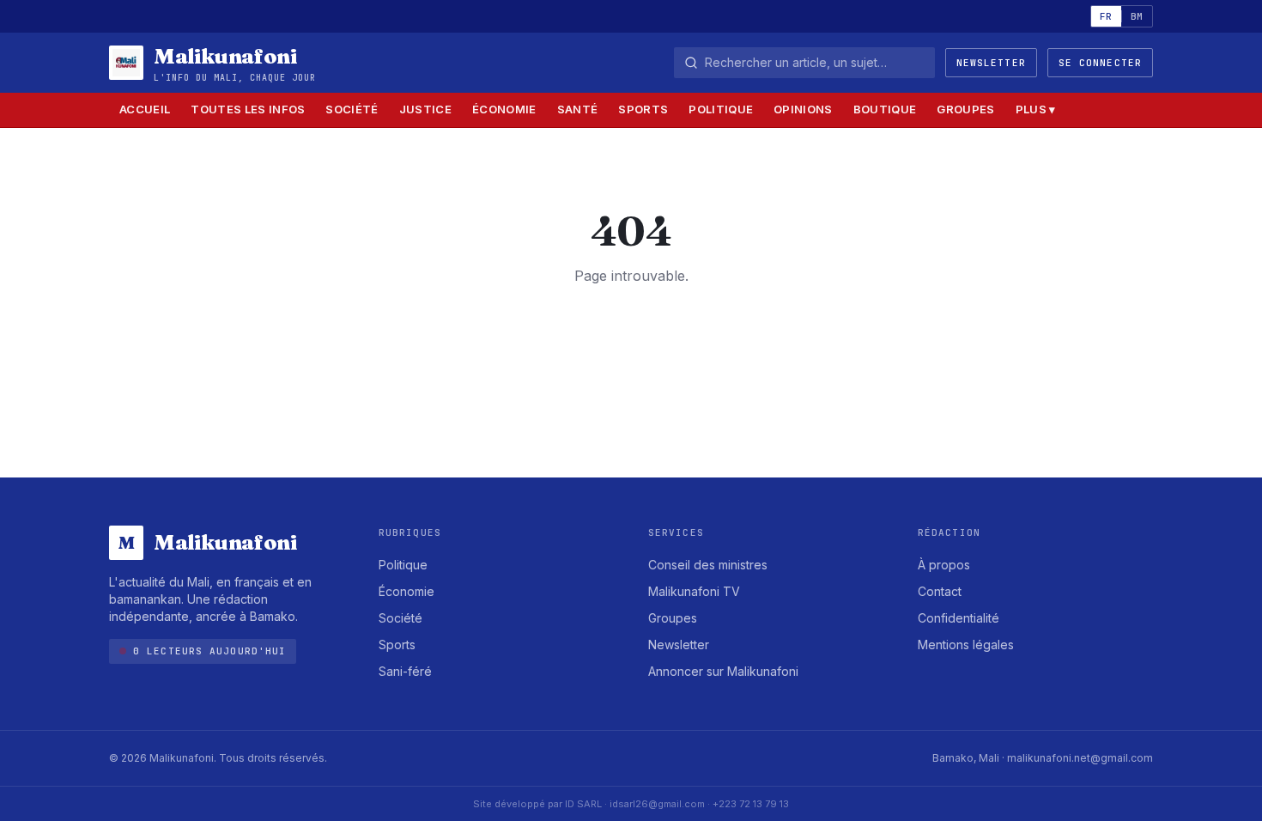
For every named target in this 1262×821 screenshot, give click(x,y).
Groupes (965, 109)
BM (1137, 16)
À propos (944, 564)
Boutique (885, 109)
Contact (940, 591)
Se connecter (1100, 63)
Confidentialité (958, 618)
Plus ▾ (1036, 109)
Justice (425, 109)
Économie (504, 109)
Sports (643, 109)
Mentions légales (966, 644)
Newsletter (991, 63)
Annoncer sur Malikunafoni (723, 671)
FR (1106, 16)
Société (351, 109)
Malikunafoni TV (694, 591)
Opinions (803, 109)
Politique (721, 109)
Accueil (144, 109)
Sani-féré (405, 671)
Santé (577, 109)
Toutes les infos (248, 109)
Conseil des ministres (708, 564)
